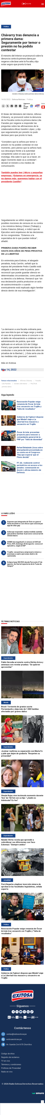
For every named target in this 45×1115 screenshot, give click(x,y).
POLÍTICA (34, 384)
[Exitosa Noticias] (6, 3)
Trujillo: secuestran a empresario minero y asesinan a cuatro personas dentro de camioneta (24, 554)
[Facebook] (12, 106)
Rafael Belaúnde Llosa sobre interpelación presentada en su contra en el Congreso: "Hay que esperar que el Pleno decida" (30, 452)
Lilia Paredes (6, 384)
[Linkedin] (16, 106)
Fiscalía (38, 381)
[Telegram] (20, 106)
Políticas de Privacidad (11, 1068)
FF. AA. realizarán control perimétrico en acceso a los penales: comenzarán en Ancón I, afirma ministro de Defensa (29, 468)
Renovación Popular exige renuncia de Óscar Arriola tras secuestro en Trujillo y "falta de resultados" (29, 405)
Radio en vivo (6, 1072)
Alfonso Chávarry (26, 381)
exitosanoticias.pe (14, 1039)
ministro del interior (20, 384)
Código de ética (7, 1054)
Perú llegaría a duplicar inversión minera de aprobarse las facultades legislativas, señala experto (21, 886)
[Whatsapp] (3, 106)
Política (6, 26)
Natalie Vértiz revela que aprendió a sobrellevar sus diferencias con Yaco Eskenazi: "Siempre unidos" (18, 842)
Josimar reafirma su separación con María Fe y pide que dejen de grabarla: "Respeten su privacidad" (22, 753)
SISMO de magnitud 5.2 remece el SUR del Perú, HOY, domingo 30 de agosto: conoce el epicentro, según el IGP (25, 544)
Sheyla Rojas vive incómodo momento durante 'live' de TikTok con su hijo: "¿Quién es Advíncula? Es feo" (22, 797)
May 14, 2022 (8, 369)
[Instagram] (24, 1011)
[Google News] (28, 1011)
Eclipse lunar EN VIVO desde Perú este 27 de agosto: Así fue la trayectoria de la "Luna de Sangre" (24, 564)
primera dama (6, 387)
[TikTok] (31, 1011)
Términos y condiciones (11, 1064)
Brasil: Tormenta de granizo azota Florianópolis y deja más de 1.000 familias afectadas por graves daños (20, 709)
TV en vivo (5, 1061)
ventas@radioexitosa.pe (16, 1034)
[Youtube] (20, 1011)
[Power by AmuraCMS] (38, 1093)
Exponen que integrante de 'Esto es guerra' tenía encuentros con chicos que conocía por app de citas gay (25, 523)
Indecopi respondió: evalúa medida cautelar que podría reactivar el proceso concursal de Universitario (25, 534)
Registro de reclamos (10, 1057)
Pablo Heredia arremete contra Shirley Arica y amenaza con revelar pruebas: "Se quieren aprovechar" (22, 664)
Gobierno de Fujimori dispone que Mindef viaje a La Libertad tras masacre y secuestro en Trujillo (30, 420)
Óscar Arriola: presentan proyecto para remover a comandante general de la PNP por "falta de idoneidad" (29, 436)
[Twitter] (7, 106)
